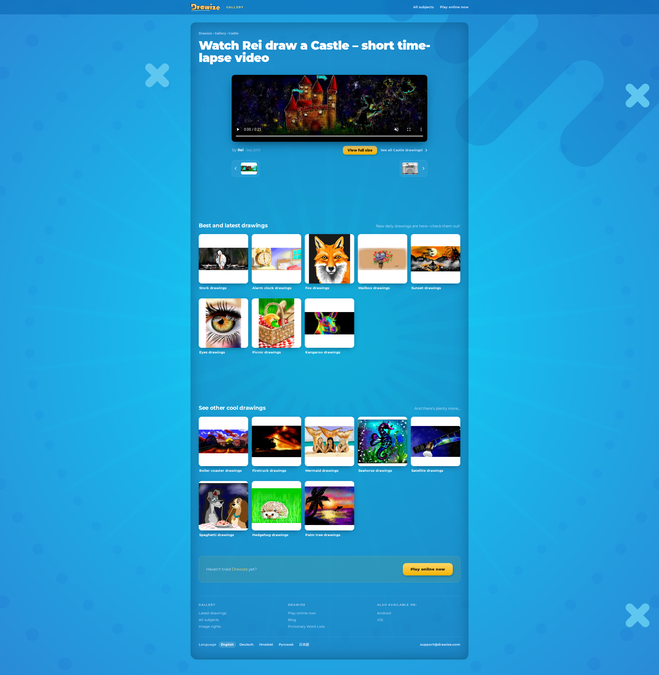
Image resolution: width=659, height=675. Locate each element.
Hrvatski (266, 644)
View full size (360, 150)
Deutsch (246, 644)
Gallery (220, 33)
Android (384, 613)
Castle (234, 33)
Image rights (210, 626)
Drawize (205, 33)
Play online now (454, 7)
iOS (380, 620)
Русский (286, 644)
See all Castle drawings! (402, 150)
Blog (292, 620)
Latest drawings (213, 613)
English (227, 644)
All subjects (423, 7)
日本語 (304, 644)
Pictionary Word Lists (306, 626)
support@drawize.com (440, 644)
